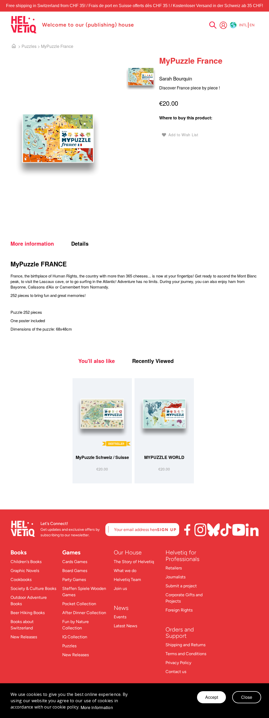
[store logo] (24, 25)
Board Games (74, 570)
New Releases (24, 636)
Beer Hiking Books (28, 612)
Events (120, 616)
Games (71, 552)
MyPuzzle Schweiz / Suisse (102, 457)
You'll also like (96, 361)
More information (32, 243)
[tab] (40, 243)
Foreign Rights (179, 610)
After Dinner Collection (84, 612)
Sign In (223, 25)
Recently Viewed (153, 361)
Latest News (125, 625)
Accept (211, 697)
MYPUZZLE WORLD (164, 457)
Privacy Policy (178, 662)
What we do (125, 570)
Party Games (74, 579)
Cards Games (74, 561)
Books (19, 552)
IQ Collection (74, 636)
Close (246, 697)
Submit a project (181, 585)
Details (80, 243)
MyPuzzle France (57, 46)
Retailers (173, 567)
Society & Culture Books (33, 588)
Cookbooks (21, 579)
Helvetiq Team (127, 579)
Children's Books (26, 561)
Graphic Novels (25, 570)
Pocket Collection (79, 603)
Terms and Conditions (185, 653)
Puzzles (29, 46)
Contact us (175, 671)
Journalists (175, 576)
